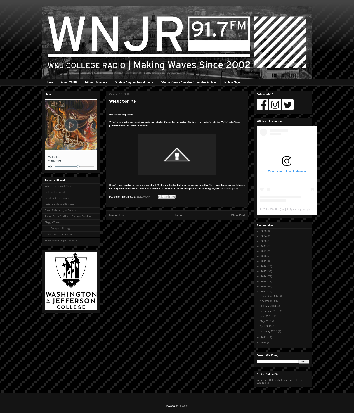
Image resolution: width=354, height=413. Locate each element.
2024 (264, 236)
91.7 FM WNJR (269, 209)
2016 (264, 276)
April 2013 (266, 326)
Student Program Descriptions (134, 82)
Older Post (238, 215)
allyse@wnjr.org (229, 188)
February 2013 (269, 331)
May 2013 (266, 321)
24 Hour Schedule (96, 82)
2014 (264, 286)
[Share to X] (167, 197)
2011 (264, 342)
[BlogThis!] (163, 197)
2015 (264, 281)
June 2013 (266, 315)
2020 (264, 256)
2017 (264, 271)
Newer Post (116, 215)
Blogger (183, 405)
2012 (264, 337)
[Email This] (160, 197)
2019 (264, 261)
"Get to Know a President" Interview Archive (188, 82)
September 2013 (270, 311)
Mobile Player (232, 82)
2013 (264, 291)
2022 (264, 246)
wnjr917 (286, 209)
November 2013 (269, 300)
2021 (264, 251)
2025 (264, 231)
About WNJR (69, 82)
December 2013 (269, 295)
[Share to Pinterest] (174, 197)
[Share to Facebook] (170, 197)
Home (49, 82)
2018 (264, 266)
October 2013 (268, 306)
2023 (264, 241)
